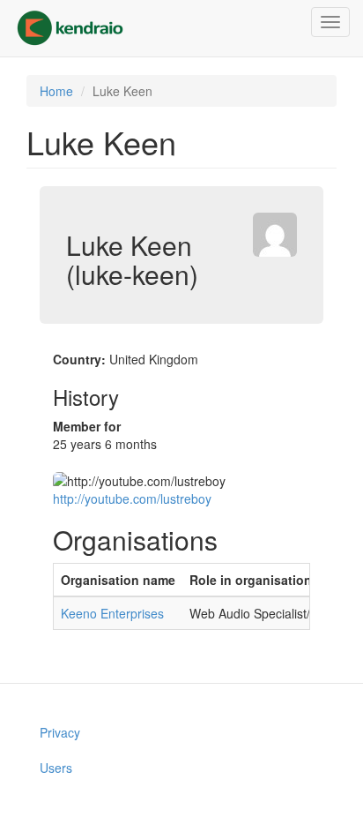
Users (56, 767)
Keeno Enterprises (112, 613)
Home (56, 91)
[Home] (70, 28)
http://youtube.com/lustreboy (132, 498)
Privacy (60, 732)
